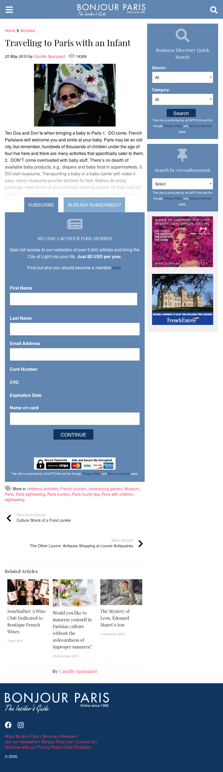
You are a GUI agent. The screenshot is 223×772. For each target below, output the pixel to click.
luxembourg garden (105, 488)
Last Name (21, 318)
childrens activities (42, 488)
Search (181, 112)
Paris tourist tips (86, 494)
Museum (132, 488)
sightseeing (14, 499)
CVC (14, 382)
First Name (21, 288)
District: (159, 67)
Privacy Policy (91, 473)
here (116, 267)
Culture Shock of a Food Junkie (44, 517)
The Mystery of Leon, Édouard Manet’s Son (114, 618)
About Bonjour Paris (22, 736)
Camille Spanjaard (50, 56)
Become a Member (59, 736)
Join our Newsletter (21, 741)
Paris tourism (58, 494)
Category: (161, 89)
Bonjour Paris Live (57, 741)
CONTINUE (73, 434)
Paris (9, 494)
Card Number (24, 369)
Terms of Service (118, 473)
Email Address (25, 343)
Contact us (85, 741)
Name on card (24, 407)
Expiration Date (26, 395)
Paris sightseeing (30, 494)
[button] (28, 621)
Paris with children (117, 494)
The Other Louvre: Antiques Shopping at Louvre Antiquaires (81, 542)
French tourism (73, 488)
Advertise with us (19, 747)
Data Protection (77, 747)
